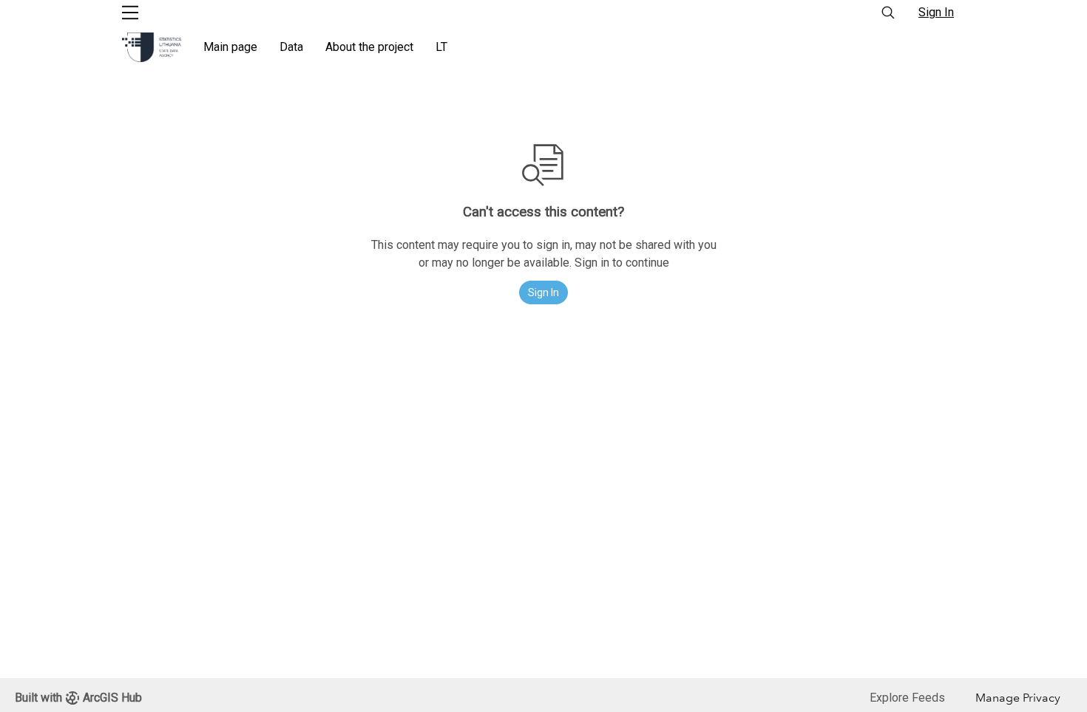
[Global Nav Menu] (130, 12)
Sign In (936, 12)
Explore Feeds (907, 698)
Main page (230, 47)
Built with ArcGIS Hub (78, 698)
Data (291, 47)
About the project (369, 47)
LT (441, 47)
